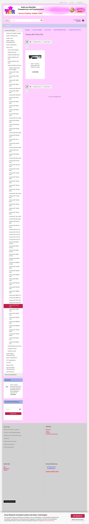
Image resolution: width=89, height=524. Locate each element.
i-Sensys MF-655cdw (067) (14, 154)
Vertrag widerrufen (9, 501)
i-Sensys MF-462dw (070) (14, 102)
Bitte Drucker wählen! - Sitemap (11, 429)
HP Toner (8, 362)
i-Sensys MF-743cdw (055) (14, 204)
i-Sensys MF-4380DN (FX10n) (14, 263)
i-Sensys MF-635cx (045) (15, 132)
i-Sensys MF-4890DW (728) (14, 326)
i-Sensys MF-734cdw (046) (14, 181)
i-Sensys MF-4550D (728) (14, 279)
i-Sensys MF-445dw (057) (14, 85)
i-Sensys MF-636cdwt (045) (14, 136)
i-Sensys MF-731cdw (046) (14, 169)
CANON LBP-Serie (12, 348)
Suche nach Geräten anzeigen (13, 33)
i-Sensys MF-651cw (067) (14, 150)
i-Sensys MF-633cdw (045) (14, 125)
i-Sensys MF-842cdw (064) (14, 226)
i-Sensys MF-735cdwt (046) (14, 190)
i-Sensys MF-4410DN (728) (14, 267)
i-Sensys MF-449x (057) (15, 95)
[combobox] (37, 42)
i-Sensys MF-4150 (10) (14, 237)
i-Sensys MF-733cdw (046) (14, 177)
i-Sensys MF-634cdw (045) (14, 129)
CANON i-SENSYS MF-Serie (14, 65)
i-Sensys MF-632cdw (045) (14, 121)
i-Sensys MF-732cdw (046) (14, 173)
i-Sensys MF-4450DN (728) (14, 275)
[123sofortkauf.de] (44, 10)
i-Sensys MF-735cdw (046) (14, 186)
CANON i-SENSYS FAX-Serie (13, 58)
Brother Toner (9, 38)
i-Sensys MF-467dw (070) (14, 114)
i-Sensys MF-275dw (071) (14, 76)
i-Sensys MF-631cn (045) (15, 118)
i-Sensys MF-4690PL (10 (15, 297)
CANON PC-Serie (12, 351)
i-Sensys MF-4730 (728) (15, 300)
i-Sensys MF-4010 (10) (14, 229)
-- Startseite (7, 25)
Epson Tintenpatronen (11, 357)
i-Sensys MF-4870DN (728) (14, 318)
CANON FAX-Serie (12, 52)
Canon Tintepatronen (11, 44)
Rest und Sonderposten (11, 374)
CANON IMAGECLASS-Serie (14, 346)
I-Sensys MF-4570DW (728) (14, 287)
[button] (63, 2)
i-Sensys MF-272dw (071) (14, 72)
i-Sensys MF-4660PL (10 (15, 295)
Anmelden (13, 413)
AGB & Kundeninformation (10, 441)
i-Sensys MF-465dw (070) (14, 110)
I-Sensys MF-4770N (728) (14, 306)
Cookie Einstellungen (9, 447)
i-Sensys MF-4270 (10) (14, 239)
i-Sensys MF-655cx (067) (15, 158)
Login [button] (72, 2)
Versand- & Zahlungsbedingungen (12, 432)
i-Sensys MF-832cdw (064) (14, 222)
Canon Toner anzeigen (13, 50)
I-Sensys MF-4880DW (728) (14, 322)
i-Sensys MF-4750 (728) (15, 302)
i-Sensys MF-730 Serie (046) (14, 165)
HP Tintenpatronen (11, 360)
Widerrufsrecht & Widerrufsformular (12, 435)
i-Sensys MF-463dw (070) (14, 106)
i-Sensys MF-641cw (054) (14, 140)
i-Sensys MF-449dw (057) (14, 91)
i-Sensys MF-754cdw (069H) (14, 334)
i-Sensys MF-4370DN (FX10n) (14, 259)
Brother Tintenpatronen (12, 35)
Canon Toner (9, 47)
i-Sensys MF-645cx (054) (15, 147)
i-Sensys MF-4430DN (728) (14, 271)
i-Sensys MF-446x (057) (15, 88)
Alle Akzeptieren (77, 516)
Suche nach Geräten (10, 30)
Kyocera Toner (9, 365)
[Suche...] (41, 20)
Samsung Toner (10, 371)
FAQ (5, 467)
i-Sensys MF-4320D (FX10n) (14, 242)
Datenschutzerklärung (48, 520)
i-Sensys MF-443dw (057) (14, 81)
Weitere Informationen (78, 519)
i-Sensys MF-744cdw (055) (14, 209)
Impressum (6, 438)
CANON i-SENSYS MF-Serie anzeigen (14, 68)
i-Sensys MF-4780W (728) (14, 310)
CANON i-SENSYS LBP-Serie (13, 62)
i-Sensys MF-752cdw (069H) (14, 330)
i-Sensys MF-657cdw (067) (14, 161)
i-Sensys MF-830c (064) (15, 219)
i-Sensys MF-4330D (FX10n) (14, 246)
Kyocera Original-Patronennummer (10, 368)
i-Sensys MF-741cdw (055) (14, 196)
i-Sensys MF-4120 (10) (14, 232)
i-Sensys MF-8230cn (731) (14, 338)
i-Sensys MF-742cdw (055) (14, 200)
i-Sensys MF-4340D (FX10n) (14, 250)
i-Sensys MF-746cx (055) (15, 216)
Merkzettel (80, 2)
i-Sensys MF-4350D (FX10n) (14, 255)
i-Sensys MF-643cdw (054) (14, 144)
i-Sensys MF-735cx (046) (15, 193)
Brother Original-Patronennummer (10, 41)
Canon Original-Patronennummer (10, 354)
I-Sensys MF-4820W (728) (14, 314)
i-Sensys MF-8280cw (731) (14, 342)
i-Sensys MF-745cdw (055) (14, 213)
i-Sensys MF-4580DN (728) (14, 292)
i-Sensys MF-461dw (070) (14, 98)
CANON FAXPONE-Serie (13, 54)
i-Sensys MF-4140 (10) (14, 234)
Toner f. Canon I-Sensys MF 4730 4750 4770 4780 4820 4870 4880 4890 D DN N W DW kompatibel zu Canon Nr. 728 (35, 65)
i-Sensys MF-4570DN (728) (14, 283)
